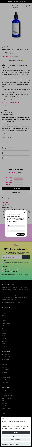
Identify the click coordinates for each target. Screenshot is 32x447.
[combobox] (12, 226)
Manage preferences (16, 439)
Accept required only (16, 436)
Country (9, 223)
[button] (24, 212)
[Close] (30, 418)
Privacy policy (5, 444)
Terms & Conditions (14, 444)
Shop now (20, 234)
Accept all (16, 432)
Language (9, 228)
